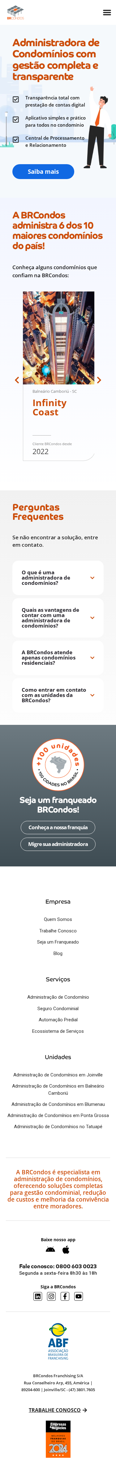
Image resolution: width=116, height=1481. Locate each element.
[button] (16, 379)
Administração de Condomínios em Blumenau (58, 1104)
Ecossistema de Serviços (58, 1031)
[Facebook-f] (65, 1296)
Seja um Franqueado (58, 942)
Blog (58, 953)
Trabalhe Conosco (58, 931)
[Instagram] (51, 1296)
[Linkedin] (37, 1296)
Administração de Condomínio (58, 997)
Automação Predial (58, 1020)
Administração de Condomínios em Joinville (58, 1075)
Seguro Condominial (58, 1008)
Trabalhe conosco (55, 1410)
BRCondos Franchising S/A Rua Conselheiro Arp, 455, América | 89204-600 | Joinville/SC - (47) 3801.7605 (58, 1382)
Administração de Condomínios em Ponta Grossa (58, 1115)
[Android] (50, 1249)
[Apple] (66, 1249)
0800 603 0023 (76, 1266)
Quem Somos (58, 919)
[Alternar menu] (107, 12)
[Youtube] (78, 1296)
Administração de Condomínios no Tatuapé (58, 1126)
